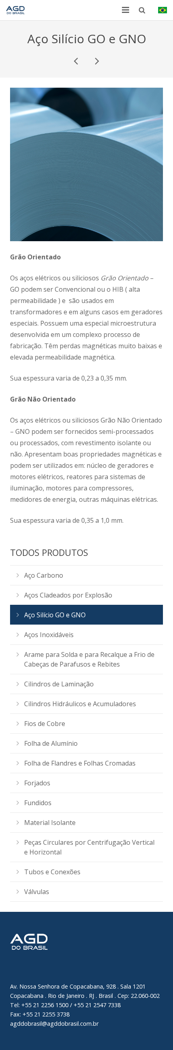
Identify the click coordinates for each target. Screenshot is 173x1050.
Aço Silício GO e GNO (55, 614)
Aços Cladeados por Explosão (68, 595)
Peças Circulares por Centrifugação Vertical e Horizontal (89, 847)
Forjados (37, 783)
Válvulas (36, 891)
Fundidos (37, 802)
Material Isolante (50, 822)
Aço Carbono (43, 575)
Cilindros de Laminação (59, 684)
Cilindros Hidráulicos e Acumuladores (80, 703)
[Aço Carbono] (76, 61)
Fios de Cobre (44, 723)
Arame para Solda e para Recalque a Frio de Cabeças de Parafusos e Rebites (89, 659)
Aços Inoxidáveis (49, 634)
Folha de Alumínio (51, 743)
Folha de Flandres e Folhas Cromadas (80, 763)
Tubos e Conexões (52, 871)
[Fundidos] (96, 61)
